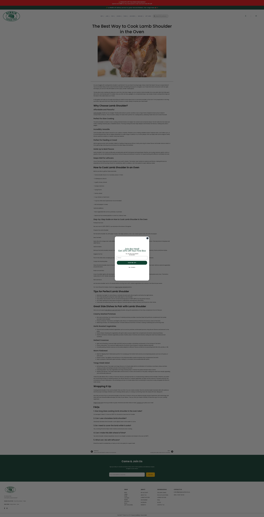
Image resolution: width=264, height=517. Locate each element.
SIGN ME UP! (132, 262)
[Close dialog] (147, 238)
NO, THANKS (132, 267)
